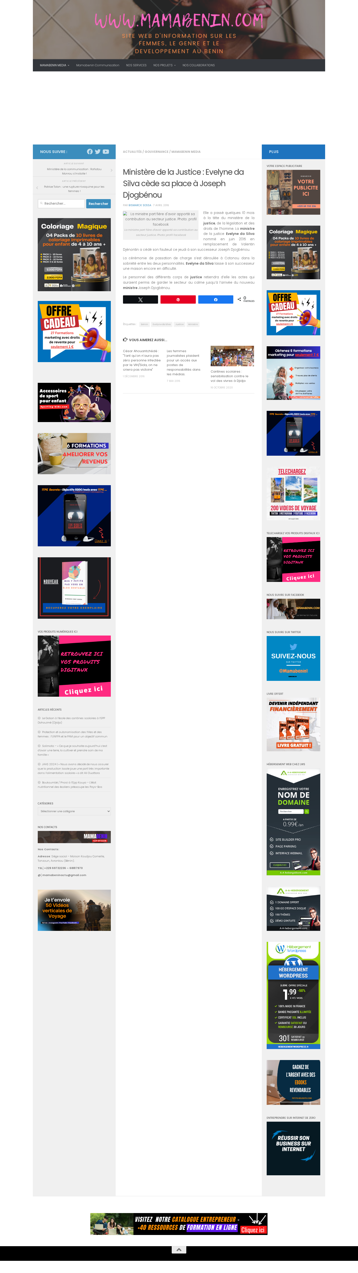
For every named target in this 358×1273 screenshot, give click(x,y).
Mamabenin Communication (97, 65)
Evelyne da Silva (162, 324)
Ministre (193, 324)
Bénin (144, 324)
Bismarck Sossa (140, 205)
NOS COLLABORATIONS (199, 65)
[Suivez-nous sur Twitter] (98, 151)
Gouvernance (157, 152)
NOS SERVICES (136, 65)
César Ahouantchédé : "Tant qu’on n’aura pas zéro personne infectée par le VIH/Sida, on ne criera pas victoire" (142, 360)
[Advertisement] (179, 108)
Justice (179, 324)
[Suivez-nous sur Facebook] (90, 151)
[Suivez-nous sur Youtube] (105, 151)
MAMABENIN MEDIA (53, 65)
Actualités (132, 152)
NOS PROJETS (163, 65)
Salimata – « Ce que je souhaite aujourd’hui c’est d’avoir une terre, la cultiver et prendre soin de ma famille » (72, 750)
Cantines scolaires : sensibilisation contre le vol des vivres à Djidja (229, 376)
